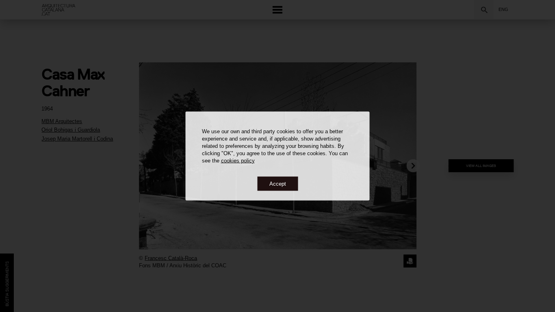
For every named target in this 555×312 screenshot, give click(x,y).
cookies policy (238, 160)
